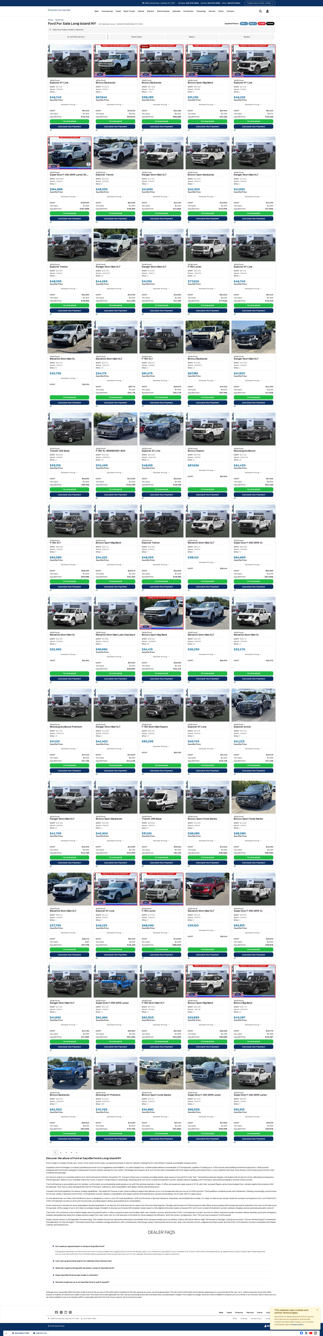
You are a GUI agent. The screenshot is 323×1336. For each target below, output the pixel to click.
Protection (188, 11)
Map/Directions (22, 1333)
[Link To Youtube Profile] (310, 1334)
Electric (150, 11)
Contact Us (41, 1333)
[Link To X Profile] (61, 1312)
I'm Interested (69, 121)
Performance (163, 11)
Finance (239, 1313)
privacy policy (297, 1325)
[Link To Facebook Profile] (57, 1312)
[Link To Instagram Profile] (70, 1312)
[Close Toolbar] (6, 1333)
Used (118, 11)
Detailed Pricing (68, 105)
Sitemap (243, 1318)
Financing (201, 11)
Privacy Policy (256, 1318)
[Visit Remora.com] (269, 1327)
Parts (221, 11)
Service (212, 11)
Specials (176, 11)
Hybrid (141, 11)
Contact (230, 11)
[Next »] (76, 1152)
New (97, 11)
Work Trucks (129, 11)
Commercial (107, 11)
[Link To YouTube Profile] (66, 1312)
